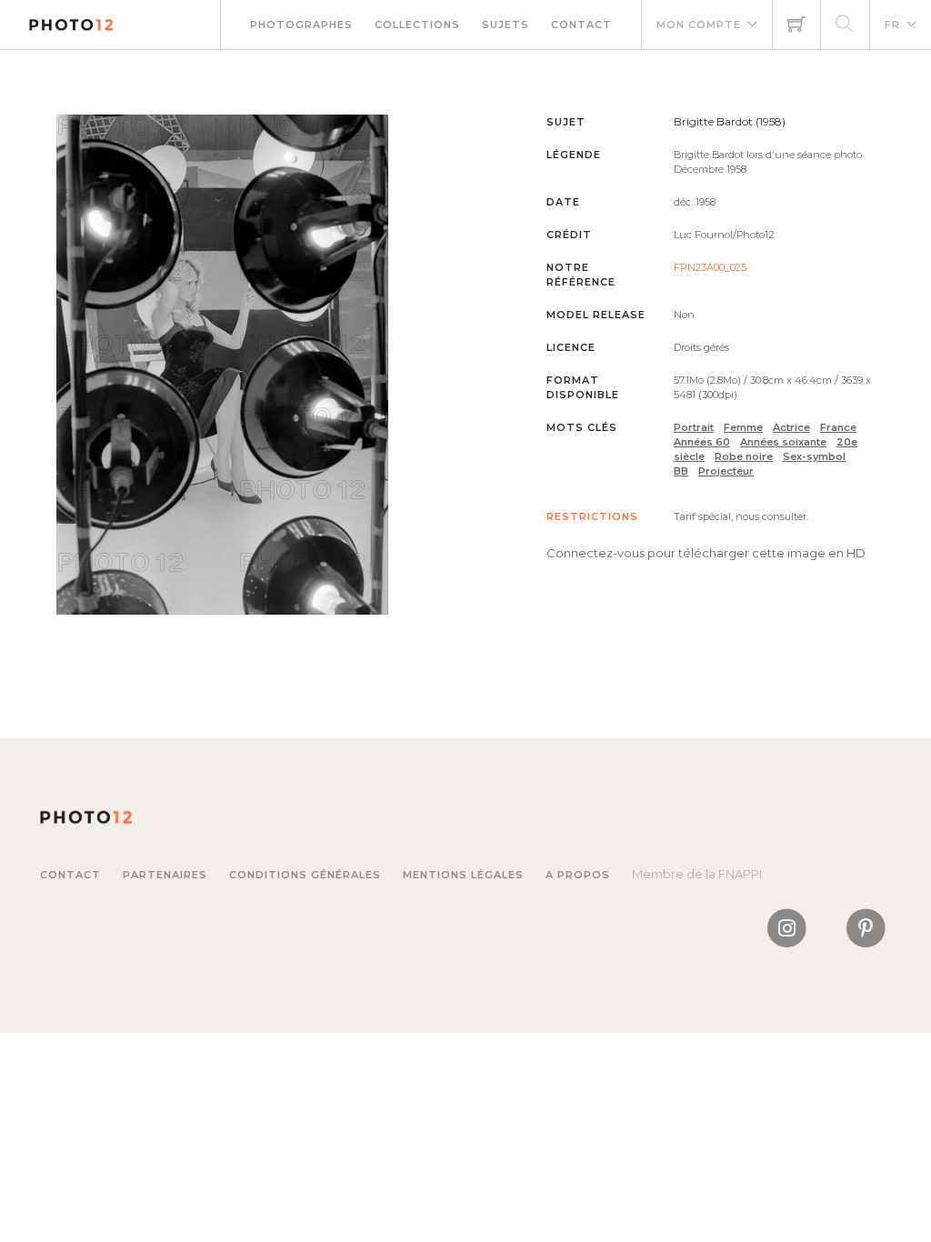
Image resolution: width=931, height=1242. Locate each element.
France (838, 427)
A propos (578, 874)
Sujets (505, 24)
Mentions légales (463, 874)
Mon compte (698, 24)
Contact (581, 24)
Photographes (301, 24)
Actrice (791, 427)
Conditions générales (305, 874)
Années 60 (702, 442)
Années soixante (783, 442)
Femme (743, 427)
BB (681, 471)
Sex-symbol (814, 456)
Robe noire (744, 456)
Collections (417, 24)
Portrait (694, 427)
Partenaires (165, 874)
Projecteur (726, 471)
